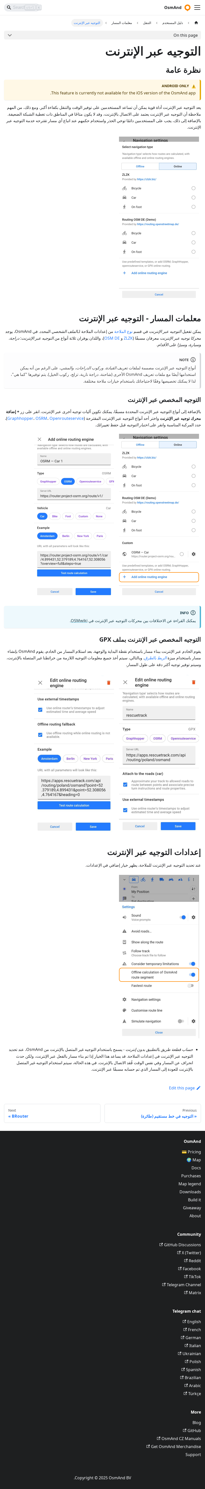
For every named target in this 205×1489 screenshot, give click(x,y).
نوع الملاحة (123, 331)
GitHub (194, 1430)
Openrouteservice (67, 418)
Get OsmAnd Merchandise (176, 1446)
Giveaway (192, 1208)
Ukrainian (191, 1353)
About (195, 1216)
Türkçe (194, 1393)
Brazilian (193, 1377)
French (194, 1329)
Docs (196, 1168)
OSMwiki (79, 620)
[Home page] (196, 23)
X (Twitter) (191, 1252)
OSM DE (112, 338)
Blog (196, 1422)
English (194, 1321)
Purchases (191, 1176)
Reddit (195, 1260)
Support (193, 1454)
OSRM (41, 418)
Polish (195, 1361)
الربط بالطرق (155, 658)
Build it (194, 1200)
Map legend (189, 1184)
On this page (186, 35)
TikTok (195, 1276)
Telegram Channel (184, 1284)
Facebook (192, 1268)
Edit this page (182, 1088)
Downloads (190, 1192)
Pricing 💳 (191, 1152)
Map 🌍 (193, 1160)
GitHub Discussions (182, 1244)
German (193, 1337)
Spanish (193, 1369)
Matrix (195, 1292)
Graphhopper (20, 418)
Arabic (195, 1385)
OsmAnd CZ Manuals (181, 1438)
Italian (195, 1345)
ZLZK (128, 338)
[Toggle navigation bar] (197, 7)
